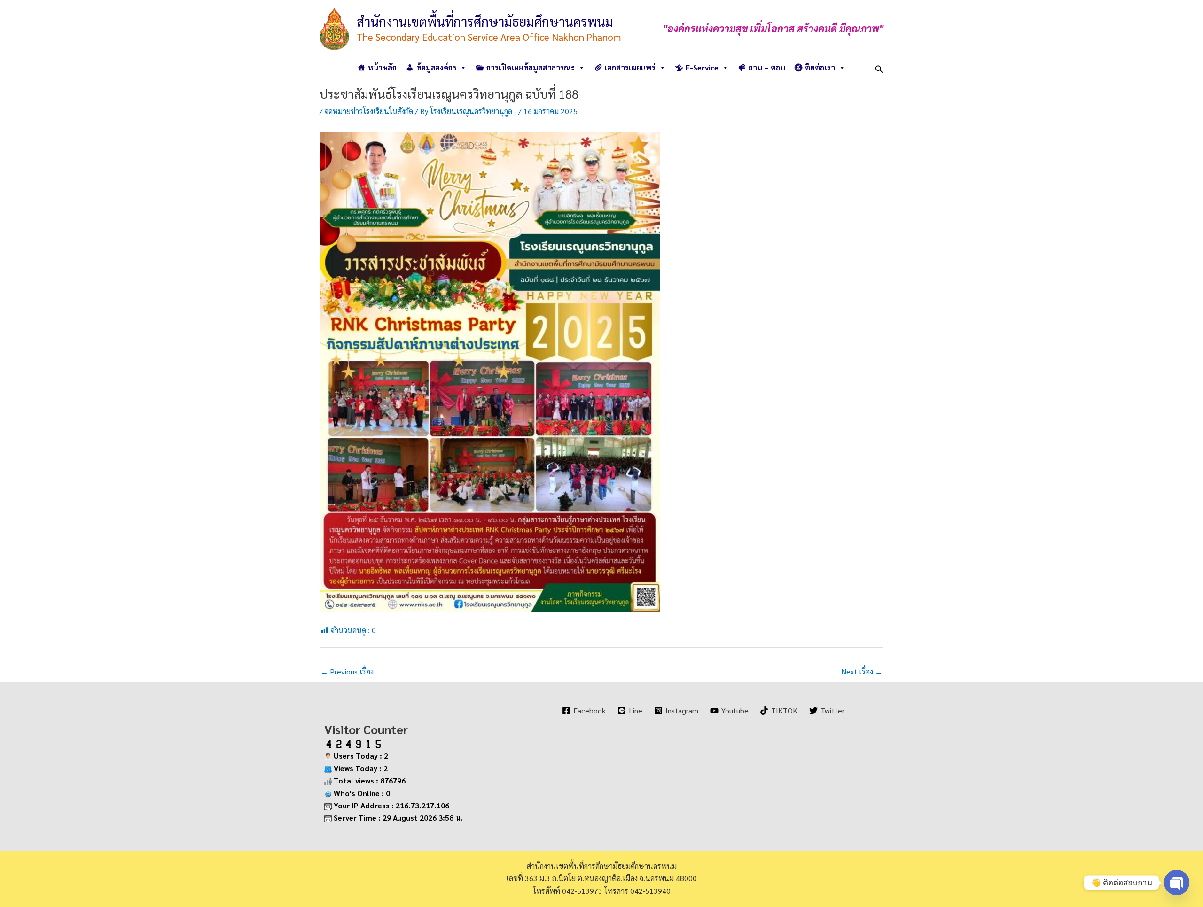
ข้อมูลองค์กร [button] (436, 67)
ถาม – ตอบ (767, 67)
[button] (879, 67)
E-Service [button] (702, 67)
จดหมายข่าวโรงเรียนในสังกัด (369, 111)
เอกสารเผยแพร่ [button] (630, 67)
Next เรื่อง (862, 671)
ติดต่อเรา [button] (820, 67)
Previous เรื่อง (347, 671)
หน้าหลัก (382, 67)
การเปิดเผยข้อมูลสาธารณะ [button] (530, 67)
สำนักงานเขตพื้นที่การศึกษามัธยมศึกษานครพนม (485, 21)
